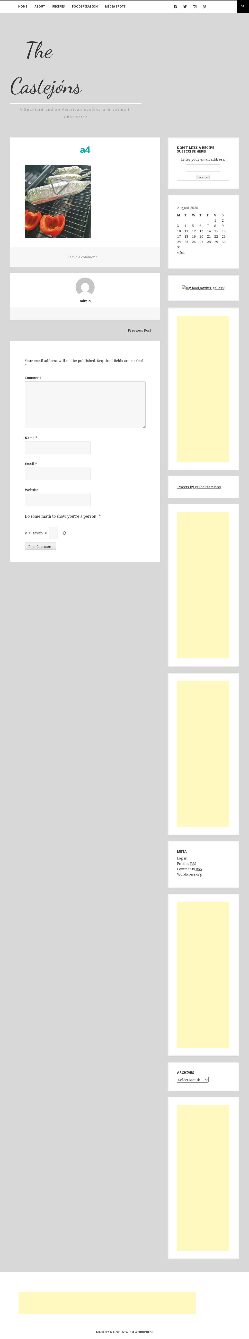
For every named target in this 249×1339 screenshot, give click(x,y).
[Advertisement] (203, 389)
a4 (85, 150)
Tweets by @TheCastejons (199, 487)
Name (31, 437)
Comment (33, 377)
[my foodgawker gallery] (203, 289)
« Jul (181, 252)
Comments (189, 869)
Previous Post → (141, 330)
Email (31, 463)
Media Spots (115, 6)
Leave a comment (82, 257)
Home (22, 6)
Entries (186, 863)
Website (31, 490)
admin (85, 301)
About (40, 6)
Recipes (58, 6)
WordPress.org (189, 874)
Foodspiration (85, 6)
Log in (182, 858)
